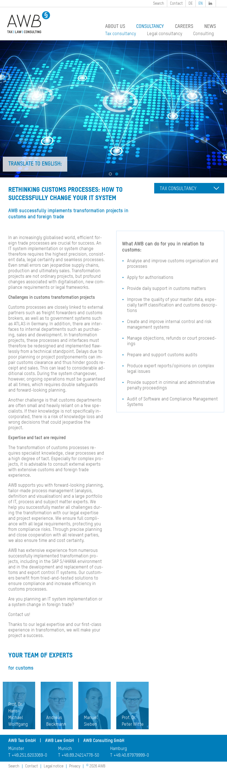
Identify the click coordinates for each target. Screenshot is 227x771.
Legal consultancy (164, 34)
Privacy (74, 766)
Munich (65, 749)
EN (200, 4)
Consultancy (150, 26)
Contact (176, 4)
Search (158, 4)
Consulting (203, 34)
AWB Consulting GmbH (103, 741)
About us (115, 26)
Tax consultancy (120, 34)
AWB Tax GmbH (22, 741)
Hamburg (118, 749)
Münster (16, 749)
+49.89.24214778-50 (80, 755)
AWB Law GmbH (59, 741)
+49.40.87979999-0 (131, 755)
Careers (184, 26)
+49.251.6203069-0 (29, 755)
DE (191, 4)
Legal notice (53, 766)
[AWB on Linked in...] (211, 3)
